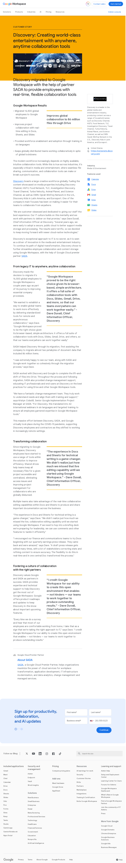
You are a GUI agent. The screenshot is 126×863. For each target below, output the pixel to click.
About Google (42, 860)
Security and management (34, 768)
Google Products (58, 860)
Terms (30, 860)
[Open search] (88, 4)
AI (40, 12)
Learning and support (111, 766)
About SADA (25, 660)
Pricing (48, 12)
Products (19, 12)
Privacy (21, 860)
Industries (31, 12)
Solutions (7, 12)
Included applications (13, 766)
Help (71, 860)
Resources (60, 12)
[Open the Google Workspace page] (14, 3)
